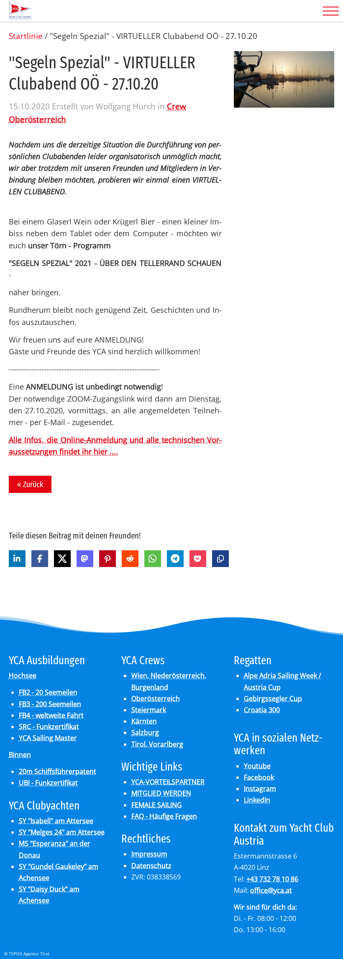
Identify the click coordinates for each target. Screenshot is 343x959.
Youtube (257, 766)
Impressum (149, 853)
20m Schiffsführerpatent (57, 771)
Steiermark (148, 709)
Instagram (260, 788)
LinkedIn (257, 799)
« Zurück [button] (30, 484)
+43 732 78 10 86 (272, 879)
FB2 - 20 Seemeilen (48, 692)
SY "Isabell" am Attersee (56, 820)
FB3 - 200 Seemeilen (50, 704)
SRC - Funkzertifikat (49, 726)
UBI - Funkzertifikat (48, 782)
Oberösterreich (155, 698)
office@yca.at (271, 890)
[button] (17, 558)
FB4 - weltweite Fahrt (51, 715)
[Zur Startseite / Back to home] (20, 16)
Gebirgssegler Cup (273, 698)
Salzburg (145, 732)
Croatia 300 (262, 709)
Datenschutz (151, 865)
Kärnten (144, 721)
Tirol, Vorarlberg (157, 744)
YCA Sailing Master (48, 737)
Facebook (259, 777)
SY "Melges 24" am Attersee (62, 832)
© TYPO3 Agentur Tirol (26, 953)
